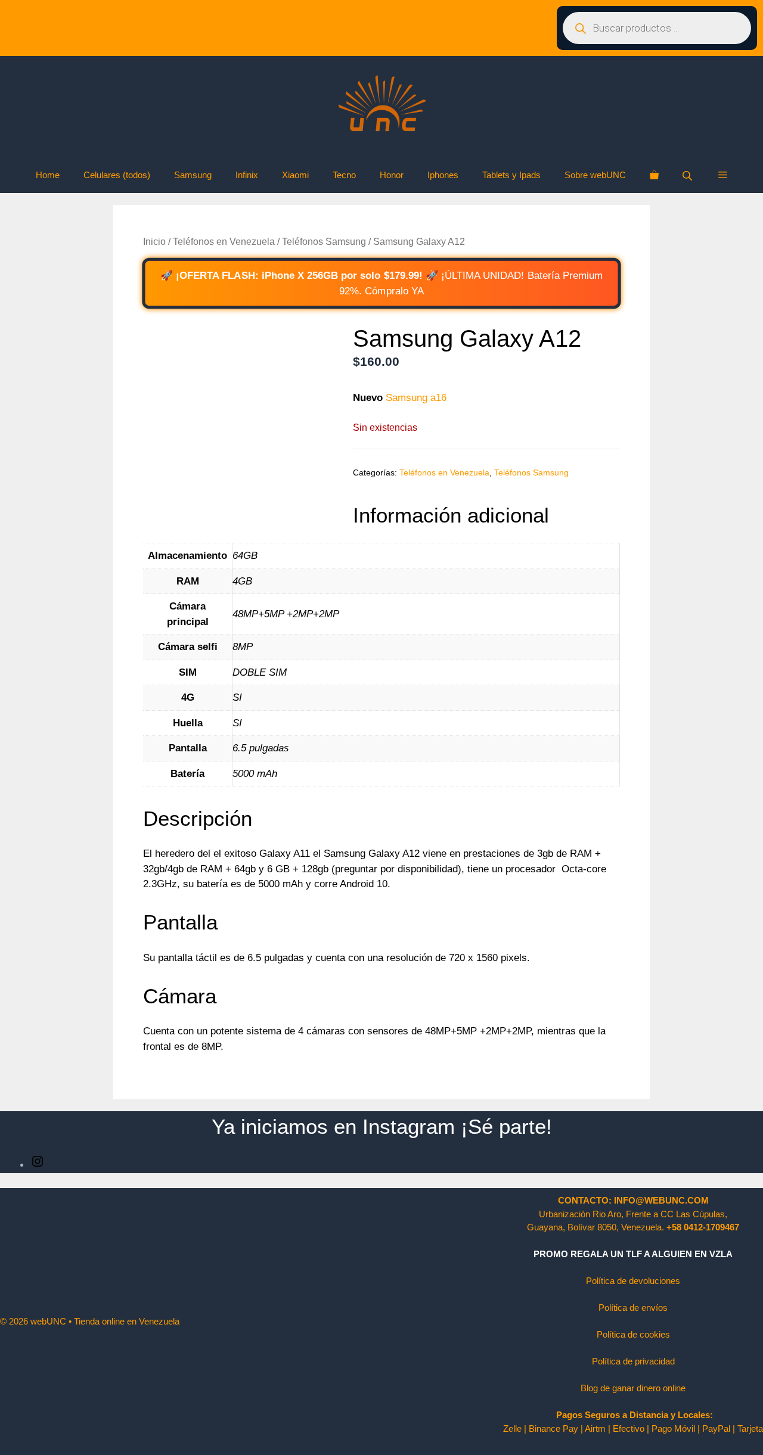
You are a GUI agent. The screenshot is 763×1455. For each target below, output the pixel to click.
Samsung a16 (416, 397)
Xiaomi (295, 175)
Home (48, 175)
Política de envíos (633, 1307)
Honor (392, 175)
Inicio (154, 242)
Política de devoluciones (633, 1281)
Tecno (344, 175)
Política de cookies (633, 1334)
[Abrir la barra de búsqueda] (688, 175)
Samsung (193, 175)
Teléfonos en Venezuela (224, 242)
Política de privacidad (633, 1361)
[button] (722, 175)
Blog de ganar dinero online (633, 1388)
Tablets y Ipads (511, 175)
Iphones (442, 175)
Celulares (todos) (116, 175)
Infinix (246, 175)
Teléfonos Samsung (324, 242)
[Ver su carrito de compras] (654, 175)
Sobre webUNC (595, 175)
